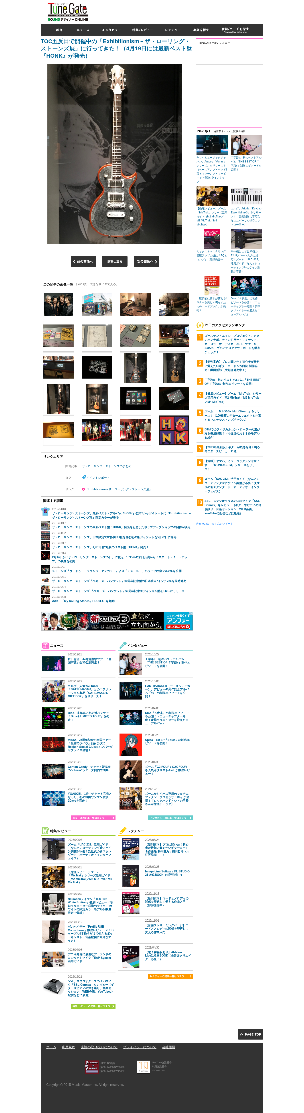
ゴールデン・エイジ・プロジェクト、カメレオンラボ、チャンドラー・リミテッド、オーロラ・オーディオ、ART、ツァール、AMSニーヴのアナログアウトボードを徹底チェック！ (232, 344)
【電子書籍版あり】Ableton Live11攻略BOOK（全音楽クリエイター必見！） (168, 956)
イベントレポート (98, 477)
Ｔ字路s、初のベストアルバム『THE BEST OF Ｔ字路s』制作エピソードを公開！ (167, 662)
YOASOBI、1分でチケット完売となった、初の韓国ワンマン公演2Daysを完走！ (90, 797)
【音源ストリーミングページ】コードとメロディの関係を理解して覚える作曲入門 (166, 929)
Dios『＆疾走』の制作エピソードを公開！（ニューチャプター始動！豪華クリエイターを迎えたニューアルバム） (167, 718)
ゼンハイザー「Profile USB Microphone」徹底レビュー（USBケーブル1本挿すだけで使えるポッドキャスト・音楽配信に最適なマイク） (90, 933)
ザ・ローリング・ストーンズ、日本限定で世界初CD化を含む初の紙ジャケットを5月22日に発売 (114, 537)
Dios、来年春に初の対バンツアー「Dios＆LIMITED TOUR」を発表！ (90, 716)
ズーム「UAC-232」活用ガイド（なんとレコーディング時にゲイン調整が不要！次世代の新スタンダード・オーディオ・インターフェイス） (89, 851)
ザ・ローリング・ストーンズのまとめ (106, 466)
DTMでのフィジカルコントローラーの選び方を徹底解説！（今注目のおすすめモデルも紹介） (232, 433)
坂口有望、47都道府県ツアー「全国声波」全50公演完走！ (89, 660)
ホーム (51, 1047)
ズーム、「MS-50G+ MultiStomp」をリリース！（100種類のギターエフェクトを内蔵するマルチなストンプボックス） (233, 415)
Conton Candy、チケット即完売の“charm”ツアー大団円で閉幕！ (89, 768)
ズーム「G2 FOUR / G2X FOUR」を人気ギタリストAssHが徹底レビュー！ (167, 770)
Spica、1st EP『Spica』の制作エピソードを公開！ (167, 741)
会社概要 (168, 1047)
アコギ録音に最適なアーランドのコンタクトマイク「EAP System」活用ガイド (91, 958)
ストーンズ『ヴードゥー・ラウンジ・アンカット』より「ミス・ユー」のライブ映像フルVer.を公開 (117, 571)
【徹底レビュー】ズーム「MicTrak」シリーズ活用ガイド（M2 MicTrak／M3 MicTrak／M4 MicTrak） (90, 877)
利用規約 (68, 1047)
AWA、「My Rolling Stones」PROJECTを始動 (83, 601)
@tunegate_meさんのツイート (214, 523)
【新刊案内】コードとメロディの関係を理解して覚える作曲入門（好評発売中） (166, 902)
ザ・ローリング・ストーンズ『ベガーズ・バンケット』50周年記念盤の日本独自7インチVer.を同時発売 (119, 581)
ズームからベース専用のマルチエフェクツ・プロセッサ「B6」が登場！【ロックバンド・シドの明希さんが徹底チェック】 (167, 799)
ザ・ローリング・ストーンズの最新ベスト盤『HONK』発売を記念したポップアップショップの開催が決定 (121, 527)
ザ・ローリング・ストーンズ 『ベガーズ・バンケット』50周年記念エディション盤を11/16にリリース (118, 591)
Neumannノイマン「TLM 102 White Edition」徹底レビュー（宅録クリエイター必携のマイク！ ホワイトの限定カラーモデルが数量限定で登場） (90, 905)
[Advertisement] (182, 11)
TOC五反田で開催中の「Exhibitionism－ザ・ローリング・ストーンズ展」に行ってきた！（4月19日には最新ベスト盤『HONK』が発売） (116, 48)
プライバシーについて (139, 1047)
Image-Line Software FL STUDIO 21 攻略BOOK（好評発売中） (167, 873)
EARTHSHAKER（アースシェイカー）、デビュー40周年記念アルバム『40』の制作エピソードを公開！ (167, 691)
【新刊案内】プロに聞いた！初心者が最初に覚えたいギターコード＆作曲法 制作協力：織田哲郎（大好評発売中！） (167, 850)
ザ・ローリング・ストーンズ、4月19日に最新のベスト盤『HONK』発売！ (100, 547)
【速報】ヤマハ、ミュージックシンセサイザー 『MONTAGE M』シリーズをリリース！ (232, 465)
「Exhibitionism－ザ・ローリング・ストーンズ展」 (118, 489)
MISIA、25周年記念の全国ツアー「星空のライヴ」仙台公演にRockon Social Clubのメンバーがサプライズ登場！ (90, 745)
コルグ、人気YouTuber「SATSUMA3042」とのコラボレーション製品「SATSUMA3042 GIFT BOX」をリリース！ (89, 691)
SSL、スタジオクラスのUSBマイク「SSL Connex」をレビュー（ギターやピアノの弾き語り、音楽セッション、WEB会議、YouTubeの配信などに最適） (91, 988)
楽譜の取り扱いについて (99, 1047)
